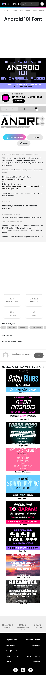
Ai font (20, 226)
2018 (12, 298)
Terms (37, 656)
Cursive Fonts (34, 645)
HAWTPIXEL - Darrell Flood (27, 97)
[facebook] (15, 670)
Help (8, 656)
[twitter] (23, 670)
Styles (14, 11)
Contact (18, 101)
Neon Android (23, 419)
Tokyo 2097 (23, 445)
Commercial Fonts (32, 640)
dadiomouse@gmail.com (12, 179)
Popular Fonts (12, 640)
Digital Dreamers (23, 577)
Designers (38, 628)
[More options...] (42, 123)
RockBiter (23, 604)
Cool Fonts (10, 645)
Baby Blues (23, 393)
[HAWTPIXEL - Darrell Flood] (6, 97)
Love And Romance (23, 472)
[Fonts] (10, 4)
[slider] (24, 109)
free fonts (7, 628)
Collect (36, 137)
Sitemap (36, 662)
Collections (25, 11)
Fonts (5, 11)
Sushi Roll (23, 551)
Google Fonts (11, 651)
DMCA (8, 662)
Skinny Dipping (23, 498)
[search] (29, 4)
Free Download (16, 137)
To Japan (23, 525)
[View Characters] (42, 118)
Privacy (28, 656)
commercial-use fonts (23, 628)
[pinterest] (30, 670)
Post (39, 355)
